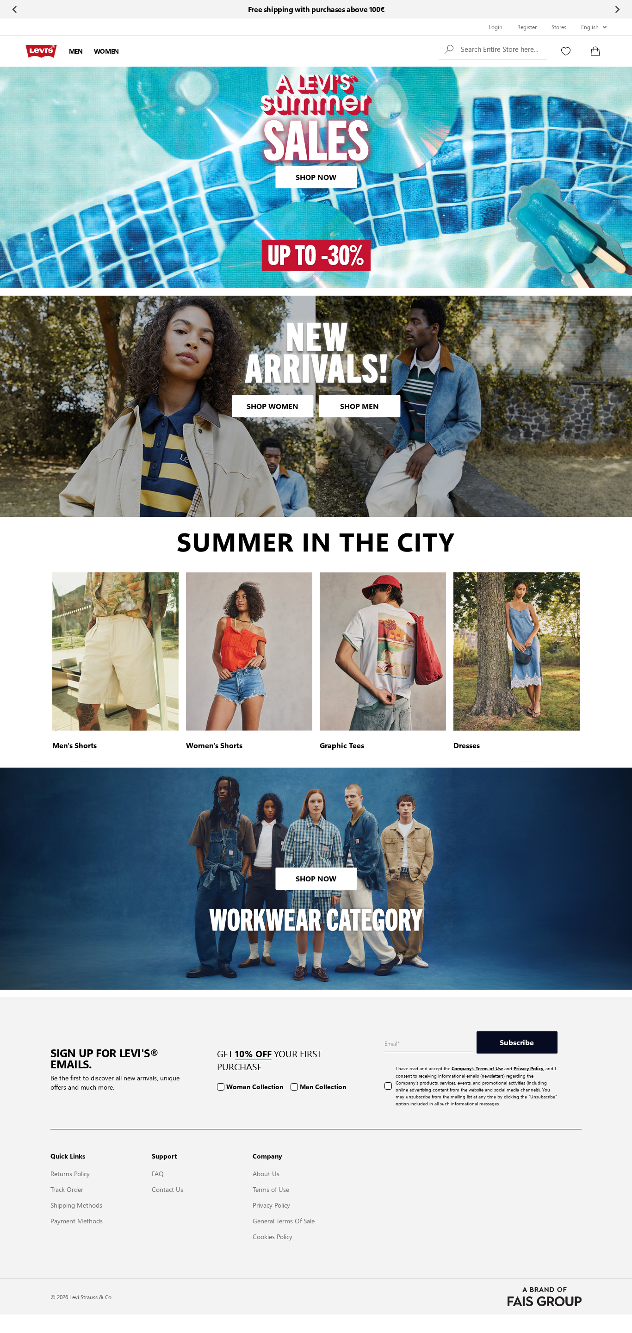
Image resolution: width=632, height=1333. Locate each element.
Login (495, 27)
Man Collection (323, 1086)
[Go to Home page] (41, 51)
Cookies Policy (272, 1236)
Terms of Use (271, 1189)
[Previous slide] (15, 9)
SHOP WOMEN (272, 406)
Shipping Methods (76, 1204)
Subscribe (517, 1042)
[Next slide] (617, 9)
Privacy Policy (271, 1204)
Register (527, 27)
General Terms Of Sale (284, 1220)
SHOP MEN (359, 406)
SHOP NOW (316, 177)
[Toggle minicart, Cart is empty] (595, 51)
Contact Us (167, 1189)
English (590, 27)
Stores (558, 27)
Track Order (66, 1189)
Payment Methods (76, 1220)
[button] (493, 48)
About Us (266, 1173)
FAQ (158, 1173)
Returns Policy (70, 1173)
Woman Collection (254, 1086)
